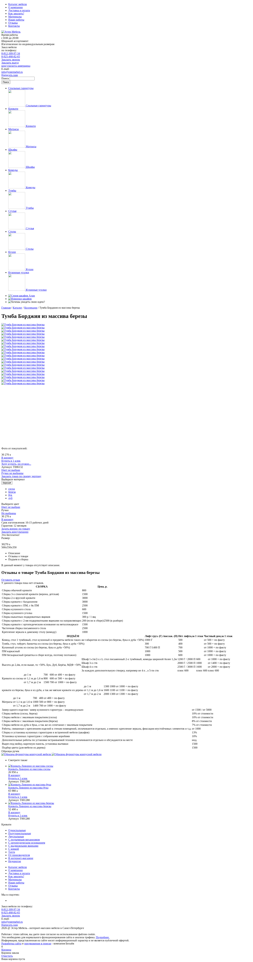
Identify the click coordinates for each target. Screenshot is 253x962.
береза (12, 491)
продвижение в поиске (37, 943)
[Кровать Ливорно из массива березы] (130, 803)
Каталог (17, 307)
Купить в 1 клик (10, 460)
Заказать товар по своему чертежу (21, 476)
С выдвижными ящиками (23, 845)
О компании (15, 7)
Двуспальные (16, 836)
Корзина (6, 949)
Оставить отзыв (10, 579)
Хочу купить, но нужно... (16, 463)
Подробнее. (102, 937)
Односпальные (17, 830)
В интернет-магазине (20, 858)
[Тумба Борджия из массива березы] (23, 324)
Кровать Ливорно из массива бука (28, 787)
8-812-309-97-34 (10, 53)
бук (10, 495)
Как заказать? (16, 13)
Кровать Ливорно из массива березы (29, 806)
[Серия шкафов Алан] (21, 295)
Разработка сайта (11, 943)
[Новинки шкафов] (20, 298)
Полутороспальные (19, 833)
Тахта (11, 852)
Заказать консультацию (14, 531)
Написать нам (9, 75)
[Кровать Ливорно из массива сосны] (130, 766)
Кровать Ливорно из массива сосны (29, 769)
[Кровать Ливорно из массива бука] (130, 784)
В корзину (7, 457)
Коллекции (30, 307)
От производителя (19, 855)
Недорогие (14, 861)
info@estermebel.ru (12, 72)
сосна (11, 488)
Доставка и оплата (19, 10)
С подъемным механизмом (24, 839)
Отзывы (13, 22)
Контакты (14, 25)
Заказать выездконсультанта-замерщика (15, 64)
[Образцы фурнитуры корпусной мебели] (26, 754)
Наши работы (16, 19)
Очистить (7, 955)
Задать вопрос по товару (15, 528)
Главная (6, 307)
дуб (10, 498)
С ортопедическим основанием (26, 842)
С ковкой (13, 848)
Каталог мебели (17, 4)
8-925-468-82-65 (10, 56)
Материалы (15, 16)
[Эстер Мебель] (10, 31)
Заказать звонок (10, 59)
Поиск (5, 78)
